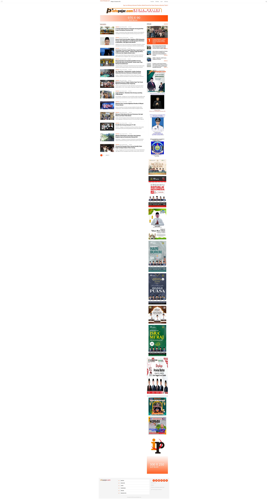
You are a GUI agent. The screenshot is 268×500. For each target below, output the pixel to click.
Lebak (122, 485)
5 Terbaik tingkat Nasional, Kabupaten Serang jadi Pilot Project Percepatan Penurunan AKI (129, 29)
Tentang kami (153, 482)
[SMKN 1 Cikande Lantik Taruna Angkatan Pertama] (149, 59)
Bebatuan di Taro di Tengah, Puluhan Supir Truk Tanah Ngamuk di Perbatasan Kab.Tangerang (129, 82)
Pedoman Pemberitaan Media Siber (157, 487)
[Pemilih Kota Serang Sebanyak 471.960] (107, 130)
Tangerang (123, 488)
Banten (122, 480)
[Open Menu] (1, 1)
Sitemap (166, 1)
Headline (123, 483)
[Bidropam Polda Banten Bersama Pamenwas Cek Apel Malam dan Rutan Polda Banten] (107, 119)
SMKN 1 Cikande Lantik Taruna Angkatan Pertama (159, 58)
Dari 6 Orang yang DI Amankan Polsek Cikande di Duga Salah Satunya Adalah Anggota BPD (159, 47)
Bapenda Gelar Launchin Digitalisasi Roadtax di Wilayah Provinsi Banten (129, 104)
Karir (162, 1)
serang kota (123, 493)
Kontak (152, 1)
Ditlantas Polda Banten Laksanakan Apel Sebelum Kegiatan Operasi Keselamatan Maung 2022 (128, 136)
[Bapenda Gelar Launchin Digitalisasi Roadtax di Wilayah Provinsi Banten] (107, 108)
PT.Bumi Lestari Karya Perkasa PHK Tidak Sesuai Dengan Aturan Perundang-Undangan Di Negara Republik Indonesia (160, 65)
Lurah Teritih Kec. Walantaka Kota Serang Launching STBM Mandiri (129, 93)
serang (122, 490)
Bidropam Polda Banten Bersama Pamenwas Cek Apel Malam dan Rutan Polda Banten (129, 115)
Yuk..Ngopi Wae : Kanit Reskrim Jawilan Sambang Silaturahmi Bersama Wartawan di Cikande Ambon (128, 72)
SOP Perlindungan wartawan (156, 489)
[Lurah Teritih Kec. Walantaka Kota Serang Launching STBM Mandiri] (107, 98)
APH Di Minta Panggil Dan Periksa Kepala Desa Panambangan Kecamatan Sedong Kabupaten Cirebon (160, 53)
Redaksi (157, 1)
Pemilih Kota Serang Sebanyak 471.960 (125, 125)
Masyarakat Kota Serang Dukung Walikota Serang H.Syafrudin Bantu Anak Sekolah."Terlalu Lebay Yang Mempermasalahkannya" (129, 62)
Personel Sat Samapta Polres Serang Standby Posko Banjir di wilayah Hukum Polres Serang (129, 147)
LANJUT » (107, 155)
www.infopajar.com (105, 0)
